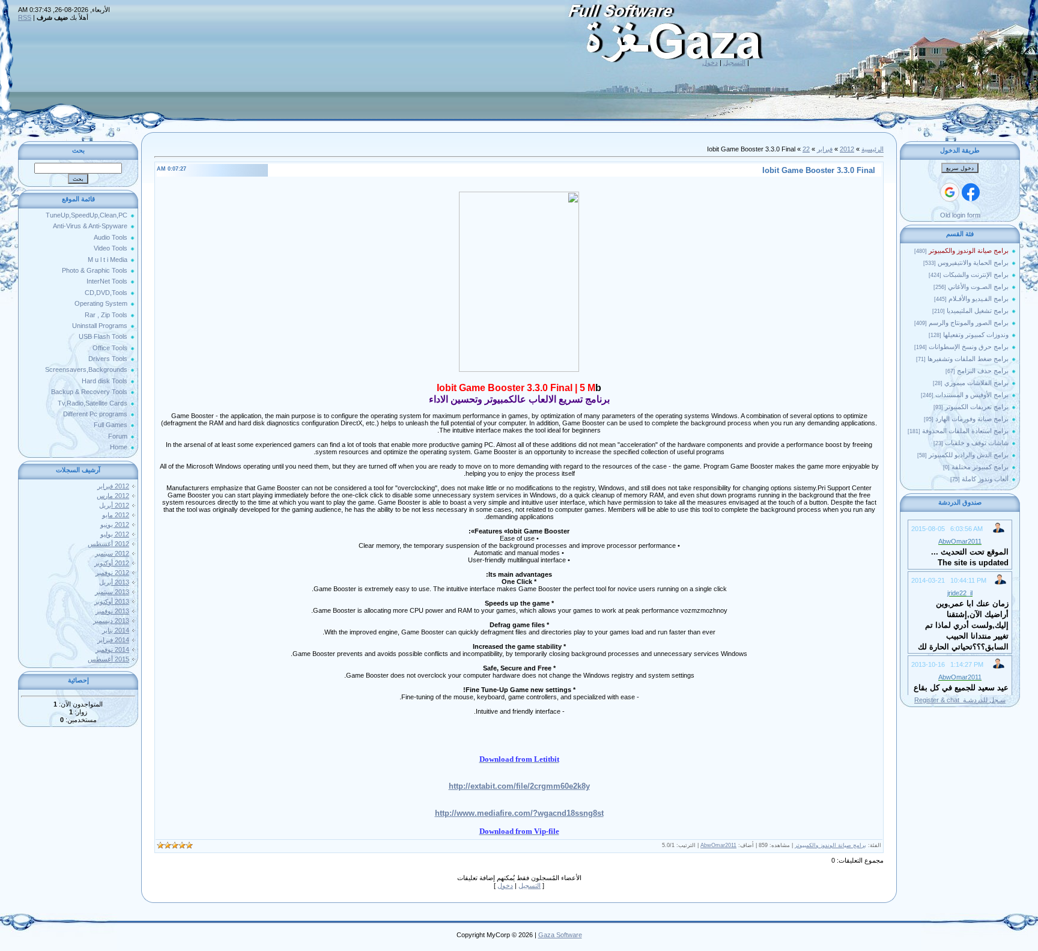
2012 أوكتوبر (111, 563)
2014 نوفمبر (112, 649)
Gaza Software (560, 934)
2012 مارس (113, 495)
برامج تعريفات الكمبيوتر (977, 406)
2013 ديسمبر (111, 620)
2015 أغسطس (108, 659)
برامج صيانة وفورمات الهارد (972, 418)
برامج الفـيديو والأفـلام (978, 298)
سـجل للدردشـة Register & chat (960, 699)
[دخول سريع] (971, 192)
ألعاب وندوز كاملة (985, 478)
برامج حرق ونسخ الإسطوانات (969, 346)
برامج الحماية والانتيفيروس (973, 262)
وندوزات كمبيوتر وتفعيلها (976, 334)
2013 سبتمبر (112, 591)
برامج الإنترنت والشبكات (976, 274)
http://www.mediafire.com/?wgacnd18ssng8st (519, 813)
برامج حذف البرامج (983, 370)
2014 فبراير (113, 639)
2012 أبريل (114, 505)
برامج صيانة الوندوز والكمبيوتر (969, 250)
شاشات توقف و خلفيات (977, 442)
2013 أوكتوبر (111, 601)
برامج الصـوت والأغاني (978, 286)
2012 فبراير (113, 486)
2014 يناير (115, 630)
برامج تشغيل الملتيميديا (978, 310)
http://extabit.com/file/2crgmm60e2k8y (519, 786)
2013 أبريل (114, 582)
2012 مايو (115, 514)
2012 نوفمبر (112, 572)
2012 (847, 149)
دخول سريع (960, 168)
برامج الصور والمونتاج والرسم (969, 322)
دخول (710, 62)
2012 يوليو (114, 534)
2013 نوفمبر (112, 611)
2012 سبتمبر (112, 553)
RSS (24, 17)
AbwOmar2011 (718, 845)
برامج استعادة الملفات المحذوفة (965, 430)
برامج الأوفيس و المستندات (972, 394)
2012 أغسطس (108, 543)
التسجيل (734, 62)
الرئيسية (872, 149)
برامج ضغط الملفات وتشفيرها (968, 358)
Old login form (960, 215)
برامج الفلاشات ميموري (976, 382)
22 (806, 149)
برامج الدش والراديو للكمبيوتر (969, 454)
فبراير (825, 149)
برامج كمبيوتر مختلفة (980, 466)
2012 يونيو (114, 524)
